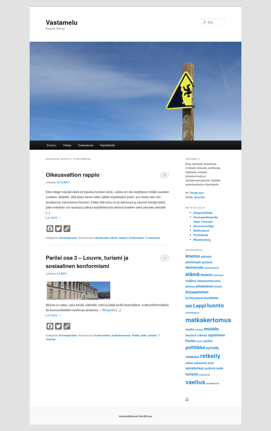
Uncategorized (67, 238)
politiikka (195, 347)
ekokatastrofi (211, 267)
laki (188, 306)
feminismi (218, 275)
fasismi (123, 238)
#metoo (192, 256)
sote (210, 363)
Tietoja (67, 145)
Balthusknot (201, 230)
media (189, 329)
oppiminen (216, 335)
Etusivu (51, 145)
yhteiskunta (212, 383)
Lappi (199, 305)
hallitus (190, 281)
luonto (215, 305)
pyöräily (212, 347)
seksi (189, 363)
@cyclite (199, 197)
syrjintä (210, 368)
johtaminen (205, 286)
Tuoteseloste (85, 145)
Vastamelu (61, 22)
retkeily (210, 355)
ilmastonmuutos (209, 281)
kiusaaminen (197, 292)
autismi (207, 262)
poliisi (208, 341)
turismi (152, 335)
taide (144, 335)
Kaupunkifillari (203, 213)
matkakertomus (121, 335)
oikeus (202, 335)
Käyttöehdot (107, 145)
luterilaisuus (192, 312)
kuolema (211, 297)
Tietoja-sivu (197, 193)
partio (199, 341)
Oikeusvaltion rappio (73, 174)
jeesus (190, 286)
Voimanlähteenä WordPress (135, 416)
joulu (218, 286)
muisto (211, 328)
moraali (199, 329)
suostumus (194, 368)
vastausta (153, 238)
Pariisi (136, 335)
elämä (113, 238)
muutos (190, 335)
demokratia (102, 238)
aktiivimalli (193, 262)
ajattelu (206, 256)
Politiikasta (201, 235)
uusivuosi (204, 374)
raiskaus (192, 356)
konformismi (136, 238)
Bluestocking (202, 240)
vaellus (195, 382)
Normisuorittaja (204, 226)
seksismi (200, 363)
